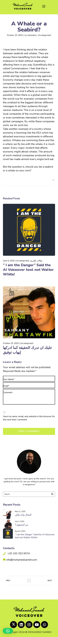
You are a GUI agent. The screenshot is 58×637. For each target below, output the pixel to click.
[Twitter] (13, 624)
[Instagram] (29, 624)
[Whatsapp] (44, 624)
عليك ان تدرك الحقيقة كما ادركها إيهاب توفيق (27, 350)
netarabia (31, 35)
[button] (8, 631)
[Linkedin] (21, 624)
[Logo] (23, 6)
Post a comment (29, 431)
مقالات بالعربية (36, 260)
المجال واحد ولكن (23, 514)
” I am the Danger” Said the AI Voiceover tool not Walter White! (28, 270)
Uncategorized (44, 35)
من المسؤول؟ (21, 524)
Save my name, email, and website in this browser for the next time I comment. (29, 418)
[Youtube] (36, 624)
